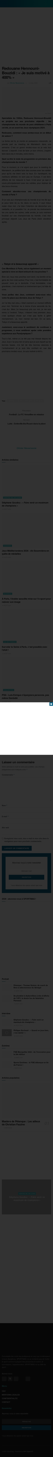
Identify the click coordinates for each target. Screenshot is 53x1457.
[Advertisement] (26, 728)
